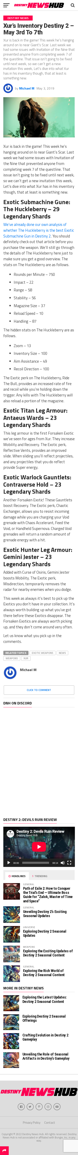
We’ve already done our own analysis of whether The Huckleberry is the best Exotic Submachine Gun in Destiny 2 (38, 230)
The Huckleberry (25, 208)
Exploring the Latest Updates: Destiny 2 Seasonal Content (44, 999)
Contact (49, 1122)
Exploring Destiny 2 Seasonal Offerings (44, 1018)
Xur (26, 658)
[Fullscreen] (69, 863)
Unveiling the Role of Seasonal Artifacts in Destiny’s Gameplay (45, 1056)
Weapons (12, 658)
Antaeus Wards (23, 417)
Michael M (26, 88)
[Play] (9, 863)
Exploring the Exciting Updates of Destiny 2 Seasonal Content (48, 953)
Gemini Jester (21, 556)
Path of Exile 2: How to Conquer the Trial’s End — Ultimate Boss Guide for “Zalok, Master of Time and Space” (48, 894)
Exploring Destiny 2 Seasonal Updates (44, 933)
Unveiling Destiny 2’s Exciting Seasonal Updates (45, 913)
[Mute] (63, 863)
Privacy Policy (31, 1122)
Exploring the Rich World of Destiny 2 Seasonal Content (44, 972)
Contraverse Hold (25, 484)
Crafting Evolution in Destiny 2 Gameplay (45, 1037)
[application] (39, 847)
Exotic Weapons (42, 653)
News (62, 653)
